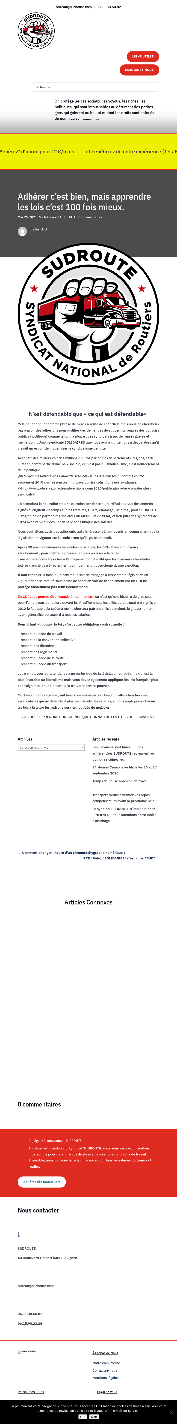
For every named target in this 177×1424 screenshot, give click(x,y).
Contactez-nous (104, 1370)
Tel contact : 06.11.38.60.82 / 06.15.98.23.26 (54, 917)
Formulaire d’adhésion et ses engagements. (53, 1015)
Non (94, 1417)
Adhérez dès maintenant (41, 1182)
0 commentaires (90, 217)
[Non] (171, 1412)
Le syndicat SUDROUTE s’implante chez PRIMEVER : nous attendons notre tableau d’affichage (125, 815)
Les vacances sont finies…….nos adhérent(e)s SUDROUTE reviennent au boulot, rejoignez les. (123, 753)
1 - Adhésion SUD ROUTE (57, 217)
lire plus (28, 932)
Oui (82, 1417)
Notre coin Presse (106, 1363)
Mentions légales (105, 1378)
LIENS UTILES (143, 56)
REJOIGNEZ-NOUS (139, 70)
